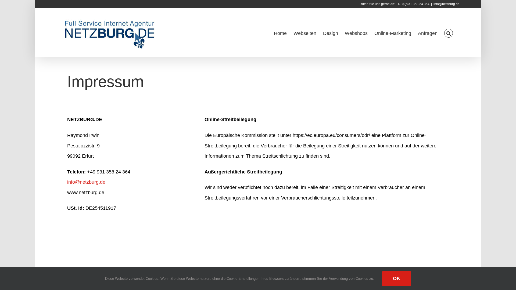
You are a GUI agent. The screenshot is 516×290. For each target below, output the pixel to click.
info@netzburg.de (446, 4)
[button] (448, 32)
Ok (396, 278)
